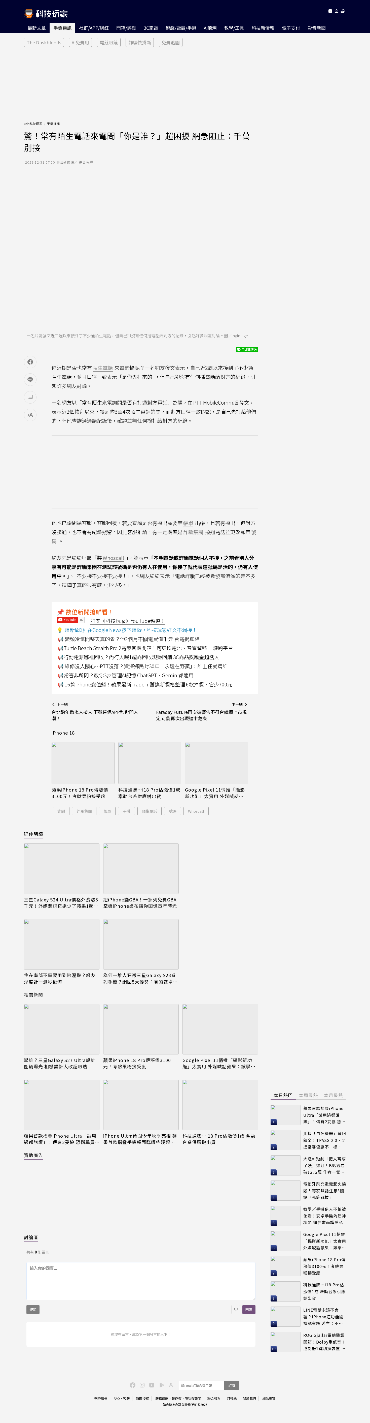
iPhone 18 (63, 732)
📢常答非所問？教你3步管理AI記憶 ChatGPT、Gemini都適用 (125, 675)
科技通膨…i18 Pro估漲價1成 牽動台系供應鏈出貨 (149, 792)
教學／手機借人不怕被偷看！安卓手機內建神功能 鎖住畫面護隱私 (324, 1215)
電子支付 (291, 27)
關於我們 (249, 1398)
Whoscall (196, 811)
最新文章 (37, 27)
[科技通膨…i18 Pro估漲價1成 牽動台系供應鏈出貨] (149, 763)
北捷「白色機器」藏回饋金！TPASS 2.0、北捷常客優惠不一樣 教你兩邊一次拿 (324, 1140)
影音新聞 (317, 27)
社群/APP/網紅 (94, 27)
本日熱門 (283, 1095)
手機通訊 (62, 27)
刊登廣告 (100, 1398)
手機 (126, 811)
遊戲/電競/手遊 (181, 27)
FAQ (117, 1398)
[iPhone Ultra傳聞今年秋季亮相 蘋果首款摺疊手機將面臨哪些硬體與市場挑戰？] (141, 1105)
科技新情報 (263, 27)
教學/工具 (234, 27)
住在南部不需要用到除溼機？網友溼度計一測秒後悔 (60, 978)
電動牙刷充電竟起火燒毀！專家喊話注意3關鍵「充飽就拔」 (324, 1190)
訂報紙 (232, 1398)
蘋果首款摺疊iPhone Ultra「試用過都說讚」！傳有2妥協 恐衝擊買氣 (60, 1139)
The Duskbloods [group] (44, 42)
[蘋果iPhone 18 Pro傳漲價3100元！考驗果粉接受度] (83, 763)
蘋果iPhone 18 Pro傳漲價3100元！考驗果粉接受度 (80, 792)
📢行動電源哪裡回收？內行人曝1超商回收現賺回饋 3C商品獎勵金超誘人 (138, 657)
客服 (126, 1398)
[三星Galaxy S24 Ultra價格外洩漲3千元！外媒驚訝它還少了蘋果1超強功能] (61, 868)
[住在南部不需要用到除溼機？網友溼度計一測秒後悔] (61, 944)
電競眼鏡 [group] (109, 42)
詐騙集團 (84, 811)
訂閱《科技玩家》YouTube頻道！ (127, 620)
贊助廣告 (33, 1155)
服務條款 (161, 1398)
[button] (337, 12)
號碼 (172, 811)
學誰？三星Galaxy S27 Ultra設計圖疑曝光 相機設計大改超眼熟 (59, 1063)
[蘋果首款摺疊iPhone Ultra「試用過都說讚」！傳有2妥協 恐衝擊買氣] (61, 1105)
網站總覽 (268, 1398)
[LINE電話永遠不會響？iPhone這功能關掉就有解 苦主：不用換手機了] (286, 1317)
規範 (32, 1309)
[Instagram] (141, 1384)
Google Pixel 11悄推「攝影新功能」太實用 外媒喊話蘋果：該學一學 (215, 792)
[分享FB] (30, 362)
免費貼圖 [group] (171, 42)
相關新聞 (33, 994)
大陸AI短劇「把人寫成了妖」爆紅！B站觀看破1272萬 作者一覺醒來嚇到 (324, 1165)
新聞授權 (142, 1398)
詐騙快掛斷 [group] (139, 42)
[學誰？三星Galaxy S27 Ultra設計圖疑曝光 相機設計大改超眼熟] (61, 1029)
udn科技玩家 (33, 123)
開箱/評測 (126, 27)
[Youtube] (330, 12)
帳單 (107, 811)
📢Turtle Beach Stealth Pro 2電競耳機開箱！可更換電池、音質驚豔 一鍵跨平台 (145, 648)
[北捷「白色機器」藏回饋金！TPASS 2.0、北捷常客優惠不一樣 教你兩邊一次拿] (286, 1140)
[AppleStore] (170, 1384)
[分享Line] (30, 379)
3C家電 (151, 27)
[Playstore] (160, 1384)
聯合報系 (213, 1398)
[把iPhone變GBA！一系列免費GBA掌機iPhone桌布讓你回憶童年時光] (141, 868)
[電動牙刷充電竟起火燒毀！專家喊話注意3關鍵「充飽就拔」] (286, 1190)
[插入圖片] (235, 1309)
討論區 (31, 1237)
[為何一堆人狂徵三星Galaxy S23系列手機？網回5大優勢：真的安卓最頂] (141, 944)
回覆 (248, 1309)
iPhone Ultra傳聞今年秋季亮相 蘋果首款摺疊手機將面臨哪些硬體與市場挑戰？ (140, 1139)
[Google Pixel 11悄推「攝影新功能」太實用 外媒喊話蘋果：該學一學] (216, 763)
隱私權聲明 (193, 1398)
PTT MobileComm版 (215, 402)
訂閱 (231, 1385)
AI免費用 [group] (80, 42)
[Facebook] (131, 1384)
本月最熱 (333, 1095)
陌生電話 (149, 811)
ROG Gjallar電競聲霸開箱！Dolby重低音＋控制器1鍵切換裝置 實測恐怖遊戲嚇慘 (324, 1342)
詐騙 (61, 811)
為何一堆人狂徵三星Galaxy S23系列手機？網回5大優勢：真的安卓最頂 (140, 978)
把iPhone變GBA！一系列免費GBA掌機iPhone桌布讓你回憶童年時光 (140, 902)
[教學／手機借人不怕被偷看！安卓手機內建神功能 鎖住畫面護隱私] (286, 1216)
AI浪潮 (210, 27)
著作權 (176, 1398)
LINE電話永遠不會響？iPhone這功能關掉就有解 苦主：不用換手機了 (323, 1317)
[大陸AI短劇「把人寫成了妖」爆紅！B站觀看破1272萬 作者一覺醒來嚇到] (286, 1165)
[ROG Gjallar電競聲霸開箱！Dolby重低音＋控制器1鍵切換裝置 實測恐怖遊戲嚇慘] (286, 1342)
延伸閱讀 (33, 834)
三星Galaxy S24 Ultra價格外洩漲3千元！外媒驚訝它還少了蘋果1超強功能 (61, 902)
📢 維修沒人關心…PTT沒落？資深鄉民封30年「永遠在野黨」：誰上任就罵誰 (142, 666)
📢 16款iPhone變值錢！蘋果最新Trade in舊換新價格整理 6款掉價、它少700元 (144, 684)
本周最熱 (308, 1095)
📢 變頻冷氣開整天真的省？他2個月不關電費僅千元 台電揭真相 (128, 639)
